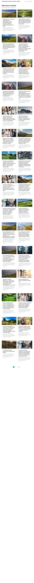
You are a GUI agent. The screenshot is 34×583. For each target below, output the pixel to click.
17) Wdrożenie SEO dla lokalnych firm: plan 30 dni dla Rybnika (9, 351)
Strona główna (30, 1)
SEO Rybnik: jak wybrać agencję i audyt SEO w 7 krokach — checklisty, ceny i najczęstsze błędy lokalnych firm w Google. (24, 118)
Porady (25, 1)
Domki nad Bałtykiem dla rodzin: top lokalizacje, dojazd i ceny (25, 280)
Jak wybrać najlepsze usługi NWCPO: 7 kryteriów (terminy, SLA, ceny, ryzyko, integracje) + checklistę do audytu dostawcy (25, 329)
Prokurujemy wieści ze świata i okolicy (11, 1)
